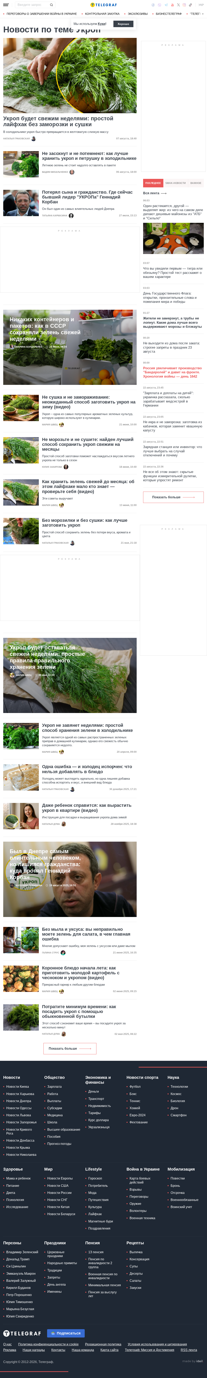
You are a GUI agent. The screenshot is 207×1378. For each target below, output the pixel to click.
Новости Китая (58, 1207)
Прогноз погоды (59, 1143)
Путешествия (98, 1200)
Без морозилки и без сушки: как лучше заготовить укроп (84, 523)
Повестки (178, 1178)
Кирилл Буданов (18, 1287)
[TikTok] (190, 5)
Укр (201, 4)
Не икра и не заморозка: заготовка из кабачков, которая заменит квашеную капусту (172, 426)
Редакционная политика (103, 1344)
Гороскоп (95, 1178)
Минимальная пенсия (104, 1285)
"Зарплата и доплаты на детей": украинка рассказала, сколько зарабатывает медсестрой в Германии (168, 399)
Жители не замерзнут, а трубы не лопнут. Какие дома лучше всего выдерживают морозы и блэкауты (172, 322)
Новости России (59, 1192)
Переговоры (139, 1196)
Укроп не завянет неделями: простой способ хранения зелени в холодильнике (87, 728)
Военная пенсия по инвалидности (102, 1276)
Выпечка (136, 1252)
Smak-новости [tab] (175, 183)
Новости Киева (17, 1086)
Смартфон (179, 1115)
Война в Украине (143, 1169)
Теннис (135, 1101)
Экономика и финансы (98, 1079)
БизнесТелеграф (169, 13)
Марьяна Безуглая (20, 1309)
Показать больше (63, 1048)
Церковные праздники (55, 1254)
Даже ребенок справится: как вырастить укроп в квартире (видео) (87, 808)
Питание (12, 1185)
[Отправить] (51, 5)
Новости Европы (60, 1178)
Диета (10, 1192)
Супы (134, 1266)
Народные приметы (62, 1263)
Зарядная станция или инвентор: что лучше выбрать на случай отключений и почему (172, 451)
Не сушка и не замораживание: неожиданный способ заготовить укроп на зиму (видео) (88, 402)
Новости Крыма (18, 1147)
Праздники (55, 1243)
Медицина (55, 1115)
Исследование (17, 1207)
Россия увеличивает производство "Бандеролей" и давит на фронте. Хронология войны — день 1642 (172, 372)
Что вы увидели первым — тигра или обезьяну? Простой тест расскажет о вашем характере (173, 273)
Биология (178, 1101)
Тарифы (94, 1113)
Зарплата (54, 1086)
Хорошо (123, 24)
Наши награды (34, 1350)
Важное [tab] (195, 183)
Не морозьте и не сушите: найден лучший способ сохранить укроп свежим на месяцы (88, 444)
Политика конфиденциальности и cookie (48, 1344)
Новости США (58, 1185)
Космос (176, 1094)
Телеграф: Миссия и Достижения (149, 1350)
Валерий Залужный (21, 1280)
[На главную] (103, 4)
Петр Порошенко (19, 1295)
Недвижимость (99, 1106)
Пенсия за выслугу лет (102, 1294)
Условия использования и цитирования (157, 1344)
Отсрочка (178, 1192)
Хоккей (135, 1108)
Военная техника (142, 1218)
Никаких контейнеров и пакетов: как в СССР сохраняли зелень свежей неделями (45, 329)
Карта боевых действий (140, 1180)
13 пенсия (96, 1252)
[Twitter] (178, 4)
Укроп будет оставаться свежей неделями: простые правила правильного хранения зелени (47, 657)
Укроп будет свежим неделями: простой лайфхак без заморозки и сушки (58, 121)
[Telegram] (166, 5)
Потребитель (98, 1185)
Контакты (58, 1350)
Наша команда (83, 1350)
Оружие (135, 1203)
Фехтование (139, 1122)
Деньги (93, 1091)
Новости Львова (18, 1115)
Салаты (135, 1280)
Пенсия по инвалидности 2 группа (100, 1263)
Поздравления (99, 1228)
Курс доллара (98, 1120)
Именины (54, 1291)
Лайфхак (95, 1214)
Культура (95, 1207)
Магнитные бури (100, 1221)
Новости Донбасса (20, 1140)
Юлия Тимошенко (19, 1302)
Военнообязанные (185, 1200)
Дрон (174, 1108)
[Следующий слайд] (203, 14)
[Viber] (159, 5)
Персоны (12, 1243)
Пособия (53, 1136)
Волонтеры (138, 1211)
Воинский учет (181, 1207)
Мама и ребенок (18, 1178)
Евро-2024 (138, 1115)
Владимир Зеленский (22, 1252)
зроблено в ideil (193, 1361)
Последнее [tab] (153, 183)
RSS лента (189, 1350)
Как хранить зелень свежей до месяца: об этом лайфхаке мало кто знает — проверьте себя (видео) (88, 486)
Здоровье (13, 1169)
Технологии (179, 1086)
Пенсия (92, 1243)
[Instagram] (184, 5)
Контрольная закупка (102, 13)
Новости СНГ (57, 1200)
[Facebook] (153, 5)
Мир (48, 1169)
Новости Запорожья (21, 1122)
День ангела (56, 1284)
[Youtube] (172, 5)
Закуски (135, 1287)
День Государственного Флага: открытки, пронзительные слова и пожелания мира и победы (170, 297)
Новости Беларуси (61, 1214)
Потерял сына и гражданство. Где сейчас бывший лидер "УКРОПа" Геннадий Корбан (87, 197)
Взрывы (136, 1189)
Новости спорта (142, 1077)
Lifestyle (93, 1169)
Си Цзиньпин (16, 1266)
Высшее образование (63, 1129)
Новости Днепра (18, 1101)
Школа (52, 1122)
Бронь (175, 1185)
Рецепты (135, 1243)
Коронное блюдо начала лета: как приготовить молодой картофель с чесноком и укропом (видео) (80, 973)
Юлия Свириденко (20, 1316)
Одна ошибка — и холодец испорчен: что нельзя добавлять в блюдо (87, 769)
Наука (173, 1077)
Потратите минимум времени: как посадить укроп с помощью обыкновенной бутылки (79, 1011)
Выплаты (54, 1101)
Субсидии (54, 1108)
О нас (7, 1344)
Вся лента (151, 193)
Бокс (133, 1094)
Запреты (53, 1277)
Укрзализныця (99, 1127)
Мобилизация (181, 1169)
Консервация (139, 1259)
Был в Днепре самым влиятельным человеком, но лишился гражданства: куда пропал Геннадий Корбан (45, 864)
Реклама (9, 1350)
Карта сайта (109, 1350)
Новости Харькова (20, 1094)
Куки (101, 24)
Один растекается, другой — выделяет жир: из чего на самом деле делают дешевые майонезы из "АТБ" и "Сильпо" (173, 212)
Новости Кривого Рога (19, 1131)
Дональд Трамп (18, 1259)
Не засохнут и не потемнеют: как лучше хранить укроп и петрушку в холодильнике (89, 156)
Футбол (135, 1086)
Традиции (54, 1270)
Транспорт (96, 1098)
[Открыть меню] (6, 4)
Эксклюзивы (138, 13)
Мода (92, 1192)
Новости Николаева (21, 1154)
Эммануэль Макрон (21, 1273)
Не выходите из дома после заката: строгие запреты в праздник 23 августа (171, 347)
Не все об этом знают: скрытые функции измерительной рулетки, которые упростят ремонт (170, 476)
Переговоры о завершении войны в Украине (42, 13)
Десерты (136, 1273)
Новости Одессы (19, 1108)
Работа (52, 1094)
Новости (11, 1077)
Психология (15, 1200)
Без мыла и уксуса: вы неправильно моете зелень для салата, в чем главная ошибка (86, 934)
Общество (54, 1077)
